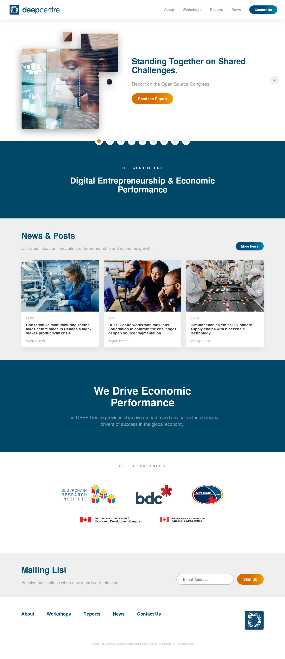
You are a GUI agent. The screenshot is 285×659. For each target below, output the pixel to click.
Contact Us (263, 9)
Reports (216, 9)
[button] (10, 80)
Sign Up (250, 579)
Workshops (192, 9)
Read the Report (152, 98)
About (169, 9)
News (236, 9)
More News (249, 246)
